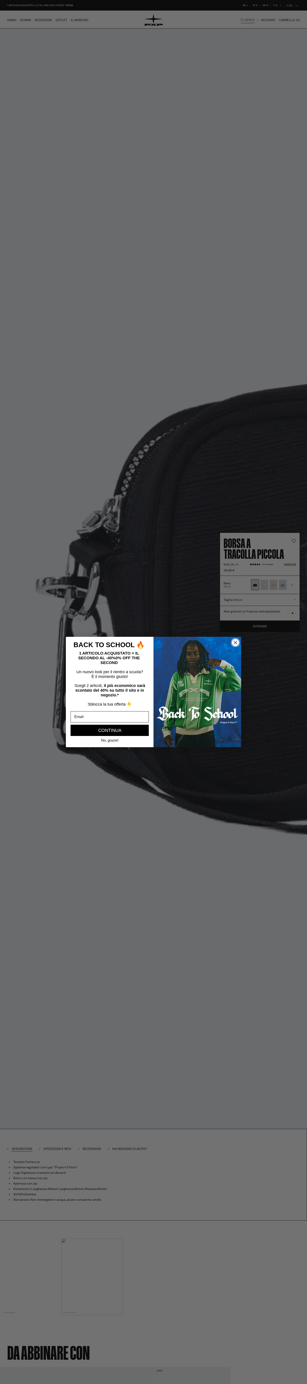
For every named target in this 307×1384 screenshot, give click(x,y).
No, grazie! (109, 740)
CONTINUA (109, 730)
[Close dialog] (235, 642)
